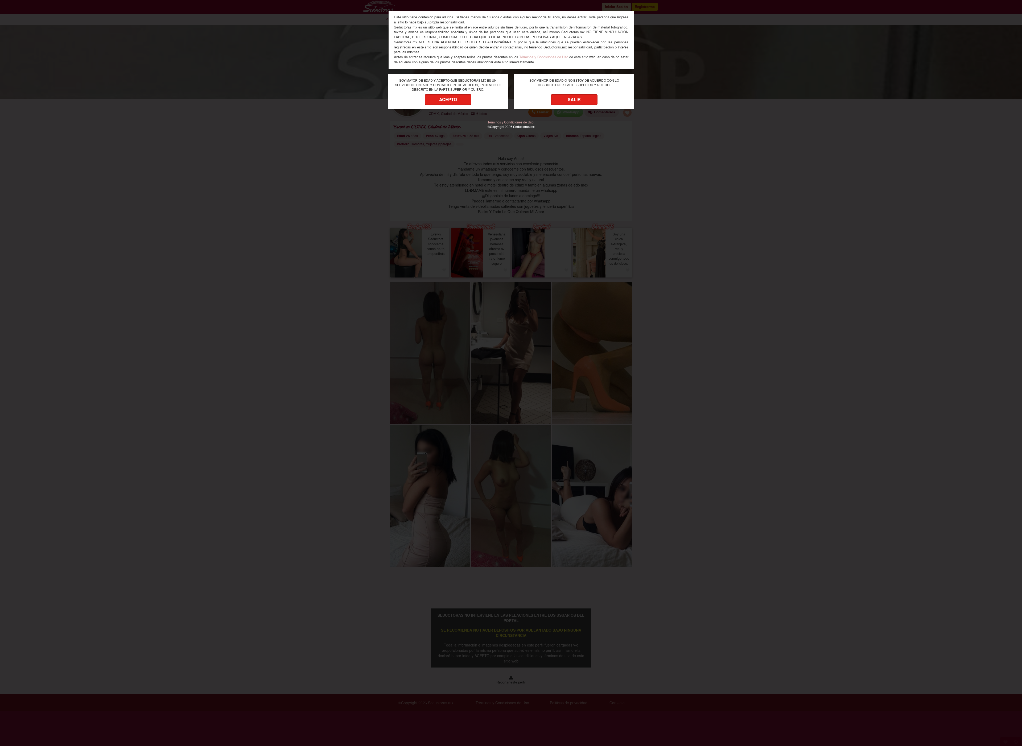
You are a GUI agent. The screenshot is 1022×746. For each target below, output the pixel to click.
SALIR (574, 99)
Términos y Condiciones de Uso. (511, 122)
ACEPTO (448, 99)
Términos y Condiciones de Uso (543, 56)
